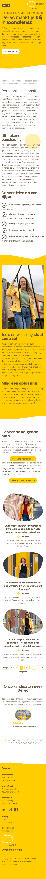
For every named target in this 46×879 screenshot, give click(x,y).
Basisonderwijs (32, 80)
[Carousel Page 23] (21, 743)
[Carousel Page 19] (11, 743)
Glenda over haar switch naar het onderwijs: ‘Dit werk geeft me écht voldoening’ (23, 586)
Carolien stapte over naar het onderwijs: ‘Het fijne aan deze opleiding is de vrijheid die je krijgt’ (23, 643)
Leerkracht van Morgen (21, 480)
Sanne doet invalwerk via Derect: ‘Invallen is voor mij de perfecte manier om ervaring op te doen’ (23, 529)
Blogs (4, 819)
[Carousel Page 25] (26, 743)
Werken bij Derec (9, 822)
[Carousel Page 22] (19, 743)
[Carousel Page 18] (9, 743)
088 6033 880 (8, 828)
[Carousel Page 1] (3, 740)
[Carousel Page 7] (18, 740)
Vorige (5, 667)
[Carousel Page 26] (29, 743)
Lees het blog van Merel (32, 450)
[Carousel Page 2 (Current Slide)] (5, 740)
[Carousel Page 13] (32, 740)
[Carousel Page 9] (22, 740)
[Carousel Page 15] (37, 740)
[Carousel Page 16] (40, 740)
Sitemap (5, 861)
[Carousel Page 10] (25, 740)
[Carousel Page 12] (30, 740)
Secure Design (29, 858)
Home (4, 80)
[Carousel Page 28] (33, 743)
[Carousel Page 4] (10, 740)
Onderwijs (16, 80)
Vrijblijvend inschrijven (21, 459)
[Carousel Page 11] (27, 740)
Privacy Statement (9, 864)
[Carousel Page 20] (14, 743)
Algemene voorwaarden (22, 861)
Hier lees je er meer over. (12, 474)
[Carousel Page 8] (20, 740)
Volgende (23, 671)
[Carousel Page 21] (16, 743)
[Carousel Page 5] (13, 740)
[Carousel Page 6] (15, 740)
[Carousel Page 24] (24, 743)
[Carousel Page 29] (36, 743)
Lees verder (9, 51)
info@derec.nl (7, 831)
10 (42, 667)
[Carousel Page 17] (42, 740)
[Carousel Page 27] (31, 743)
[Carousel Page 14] (35, 740)
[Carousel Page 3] (8, 740)
